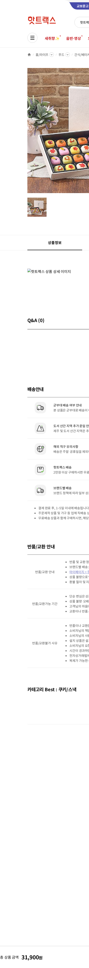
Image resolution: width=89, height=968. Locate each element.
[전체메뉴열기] (32, 38)
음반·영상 (73, 38)
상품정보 (54, 242)
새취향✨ (52, 38)
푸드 (61, 54)
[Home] (29, 54)
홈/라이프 (42, 54)
